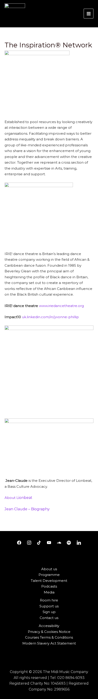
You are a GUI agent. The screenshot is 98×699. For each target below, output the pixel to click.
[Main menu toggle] (88, 13)
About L (19, 497)
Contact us (49, 618)
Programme (49, 575)
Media (49, 592)
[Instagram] (29, 543)
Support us (49, 606)
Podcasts (49, 586)
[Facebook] (19, 543)
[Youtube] (49, 543)
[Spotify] (69, 543)
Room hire (49, 600)
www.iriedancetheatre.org (61, 306)
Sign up (49, 612)
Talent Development (49, 580)
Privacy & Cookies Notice (49, 631)
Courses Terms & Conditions (49, 637)
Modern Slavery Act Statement (49, 643)
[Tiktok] (39, 543)
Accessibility (49, 626)
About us (49, 569)
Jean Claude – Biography (27, 509)
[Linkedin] (79, 543)
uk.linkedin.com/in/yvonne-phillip (50, 317)
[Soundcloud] (59, 543)
